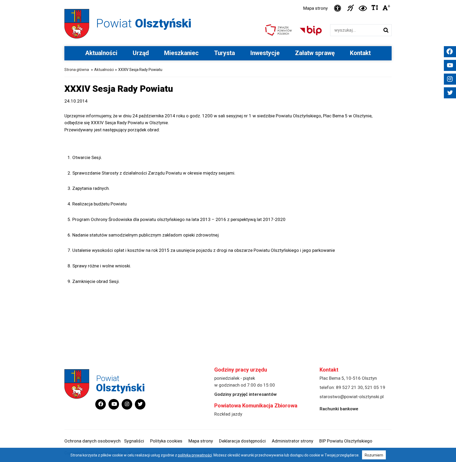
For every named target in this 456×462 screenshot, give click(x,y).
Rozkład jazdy (228, 414)
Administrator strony (292, 441)
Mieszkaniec (181, 53)
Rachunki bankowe (339, 408)
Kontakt (360, 53)
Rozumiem (374, 455)
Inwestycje (265, 53)
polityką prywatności (195, 455)
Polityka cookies (166, 441)
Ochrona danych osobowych (92, 441)
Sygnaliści (134, 441)
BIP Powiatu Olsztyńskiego (345, 441)
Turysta (224, 53)
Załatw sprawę (315, 53)
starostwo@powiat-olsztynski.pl (352, 396)
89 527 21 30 (349, 387)
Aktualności (101, 53)
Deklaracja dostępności (242, 441)
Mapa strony (315, 8)
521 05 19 (375, 387)
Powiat (143, 23)
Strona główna (76, 70)
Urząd (141, 53)
